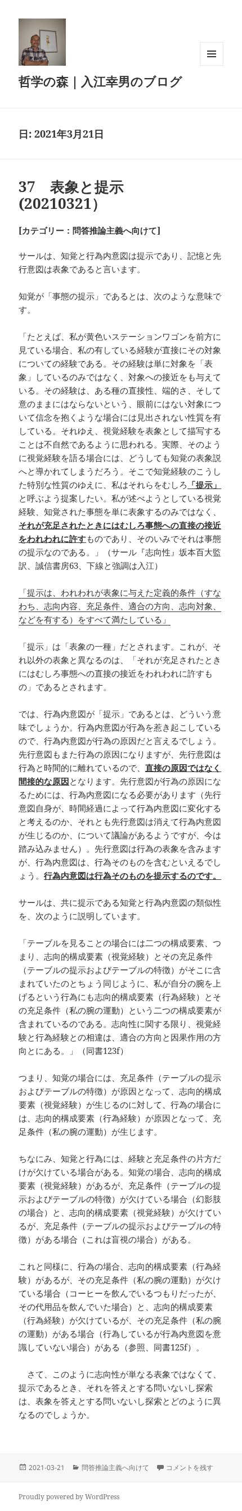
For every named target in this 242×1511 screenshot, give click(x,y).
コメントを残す (189, 1467)
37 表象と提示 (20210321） (78, 194)
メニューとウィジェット (211, 65)
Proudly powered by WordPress (69, 1496)
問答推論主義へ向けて (115, 1467)
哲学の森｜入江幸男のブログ (100, 80)
